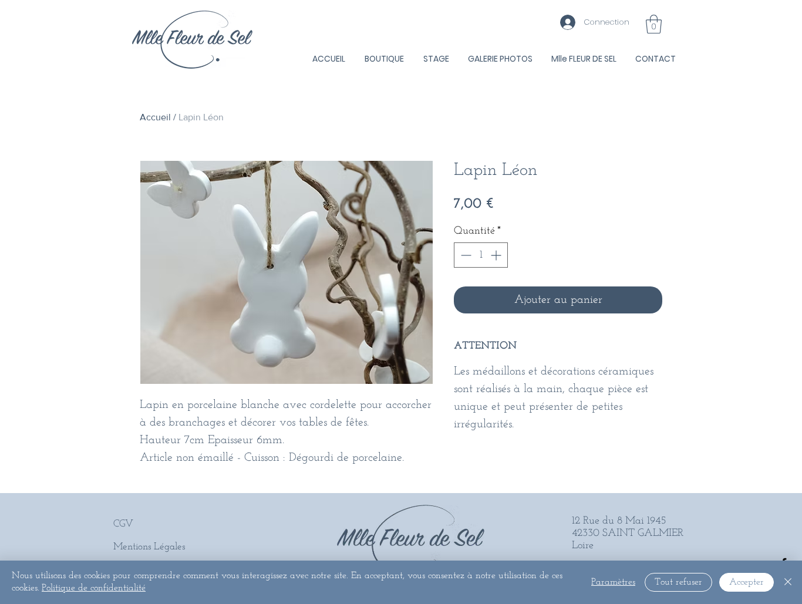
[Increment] (497, 255)
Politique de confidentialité (94, 588)
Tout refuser (678, 582)
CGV (123, 524)
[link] (654, 24)
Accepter (746, 582)
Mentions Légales (149, 547)
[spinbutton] (481, 255)
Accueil (155, 117)
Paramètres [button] (613, 582)
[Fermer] (788, 582)
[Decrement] (465, 255)
